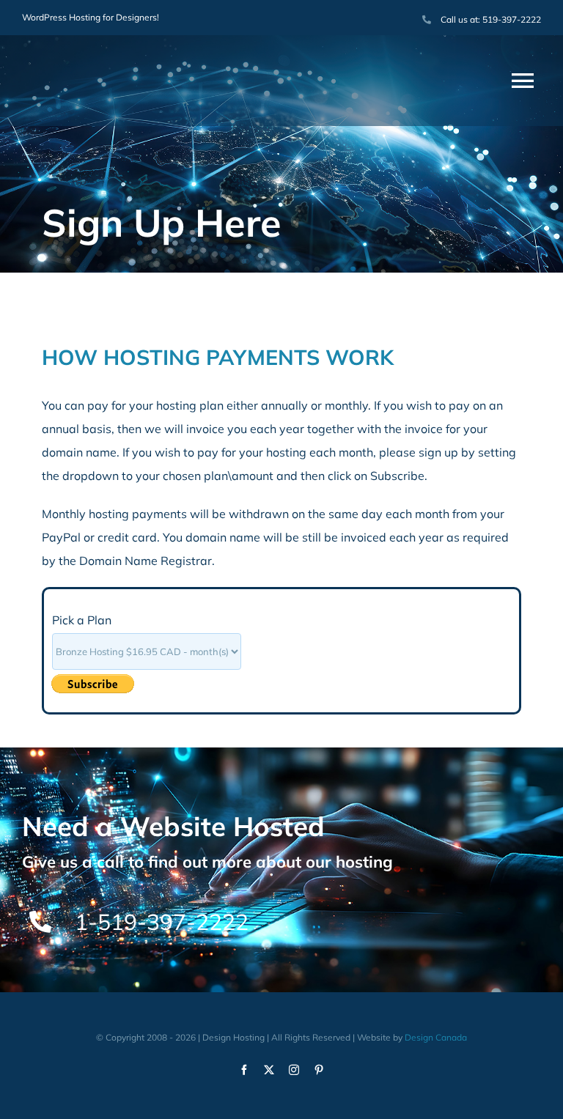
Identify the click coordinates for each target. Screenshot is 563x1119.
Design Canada (436, 1037)
